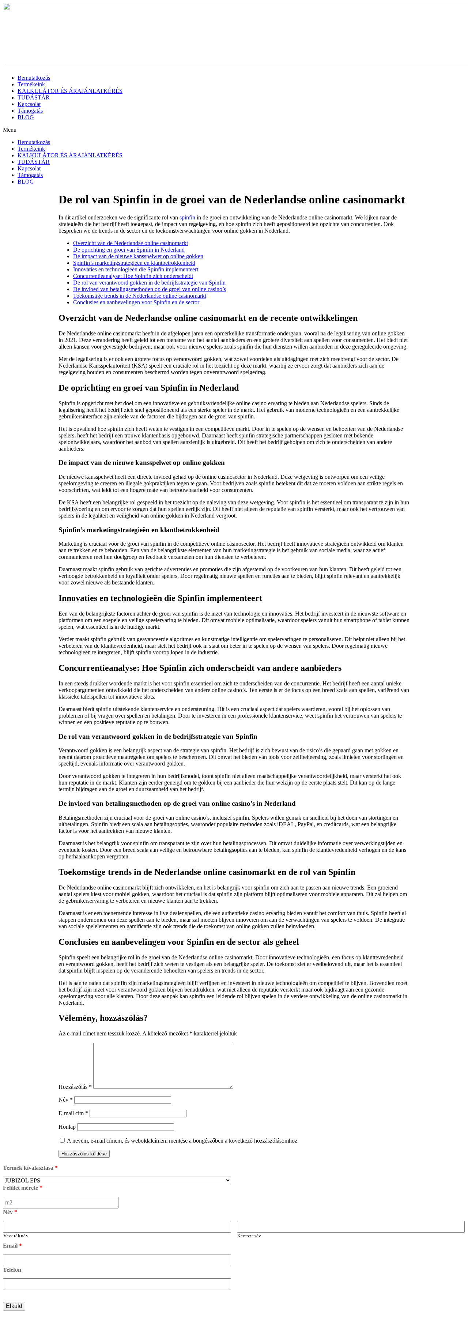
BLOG (26, 117)
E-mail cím (73, 1113)
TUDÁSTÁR (34, 97)
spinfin (187, 217)
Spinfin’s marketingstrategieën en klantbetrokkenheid (134, 263)
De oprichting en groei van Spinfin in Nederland (129, 250)
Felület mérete (22, 1188)
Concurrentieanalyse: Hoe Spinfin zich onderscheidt (133, 276)
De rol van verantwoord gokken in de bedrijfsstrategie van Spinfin (149, 282)
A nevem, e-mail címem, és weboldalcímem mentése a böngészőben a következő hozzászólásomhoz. (183, 1140)
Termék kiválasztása (30, 1168)
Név (65, 1100)
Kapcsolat (29, 104)
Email (12, 1245)
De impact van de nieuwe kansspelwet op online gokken (138, 256)
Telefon (12, 1270)
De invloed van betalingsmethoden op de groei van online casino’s (149, 289)
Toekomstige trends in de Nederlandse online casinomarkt (139, 296)
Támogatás (30, 111)
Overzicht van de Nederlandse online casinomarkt (130, 243)
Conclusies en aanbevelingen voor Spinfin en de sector (136, 302)
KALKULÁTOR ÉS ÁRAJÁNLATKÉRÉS (70, 91)
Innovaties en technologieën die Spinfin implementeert (135, 269)
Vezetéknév (16, 1235)
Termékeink (31, 84)
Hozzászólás (75, 1087)
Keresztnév (249, 1235)
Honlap (67, 1127)
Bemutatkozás (34, 78)
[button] (234, 130)
